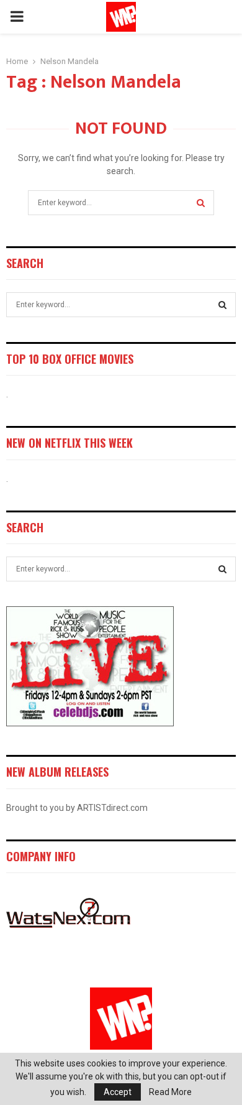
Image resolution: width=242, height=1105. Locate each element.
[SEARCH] (222, 304)
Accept (118, 1092)
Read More (170, 1092)
